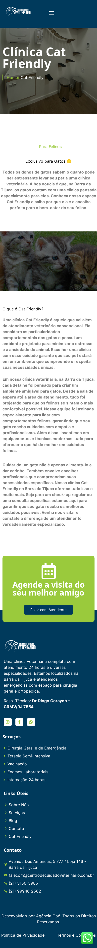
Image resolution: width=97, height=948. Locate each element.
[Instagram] (8, 722)
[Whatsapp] (31, 722)
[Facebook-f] (19, 722)
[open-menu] (51, 13)
